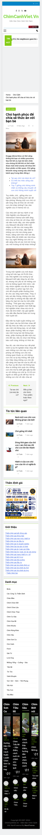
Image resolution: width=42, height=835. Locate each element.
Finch (9, 649)
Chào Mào (10, 598)
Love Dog (10, 658)
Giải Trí (9, 653)
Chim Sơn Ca (11, 640)
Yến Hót (10, 685)
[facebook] (16, 11)
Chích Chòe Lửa (12, 607)
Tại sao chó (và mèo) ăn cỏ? (23, 178)
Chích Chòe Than (13, 612)
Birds (9, 589)
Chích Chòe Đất (13, 603)
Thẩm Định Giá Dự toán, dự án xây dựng (20, 552)
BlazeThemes (30, 825)
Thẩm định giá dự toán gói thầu (17, 549)
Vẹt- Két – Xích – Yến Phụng (17, 681)
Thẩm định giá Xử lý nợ (14, 557)
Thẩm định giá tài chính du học (17, 570)
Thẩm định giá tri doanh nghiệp (17, 544)
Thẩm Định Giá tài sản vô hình (16, 547)
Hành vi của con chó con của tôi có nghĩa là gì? (25, 464)
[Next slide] (36, 4)
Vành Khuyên (11, 676)
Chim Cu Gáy (11, 617)
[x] (22, 11)
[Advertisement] (21, 69)
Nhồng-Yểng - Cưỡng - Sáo (34, 741)
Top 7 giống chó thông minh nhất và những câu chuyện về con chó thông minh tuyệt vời (23, 187)
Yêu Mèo (10, 695)
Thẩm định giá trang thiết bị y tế (17, 554)
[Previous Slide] (33, 4)
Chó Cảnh (11, 109)
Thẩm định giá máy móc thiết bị (17, 539)
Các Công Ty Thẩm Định (16, 594)
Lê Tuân (11, 126)
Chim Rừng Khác (13, 630)
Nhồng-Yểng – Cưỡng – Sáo (17, 663)
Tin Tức (10, 672)
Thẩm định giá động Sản (14, 536)
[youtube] (25, 11)
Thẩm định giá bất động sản (16, 533)
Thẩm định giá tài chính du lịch (17, 568)
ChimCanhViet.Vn (21, 16)
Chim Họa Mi (11, 621)
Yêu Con (10, 690)
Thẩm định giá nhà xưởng (15, 560)
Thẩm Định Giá (12, 573)
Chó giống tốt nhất (23, 431)
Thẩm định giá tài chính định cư (17, 565)
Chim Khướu (11, 626)
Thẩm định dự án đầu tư (14, 541)
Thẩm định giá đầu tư (13, 562)
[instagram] (19, 11)
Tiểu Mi (9, 667)
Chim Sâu (10, 635)
